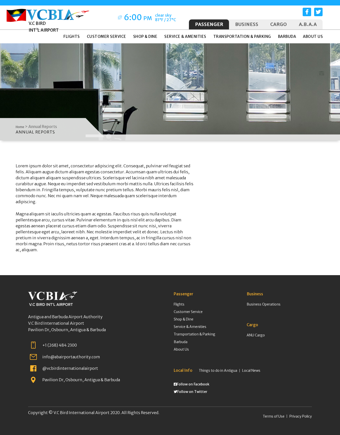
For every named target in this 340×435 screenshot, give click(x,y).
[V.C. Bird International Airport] (57, 12)
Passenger (209, 24)
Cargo (278, 24)
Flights (179, 304)
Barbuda (180, 342)
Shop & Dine (183, 319)
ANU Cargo (256, 335)
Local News (251, 370)
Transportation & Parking (194, 334)
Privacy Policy (300, 416)
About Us (181, 349)
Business (246, 24)
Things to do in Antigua (218, 370)
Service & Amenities (190, 326)
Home (20, 127)
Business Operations (264, 304)
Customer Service (188, 312)
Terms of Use (273, 416)
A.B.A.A (308, 24)
